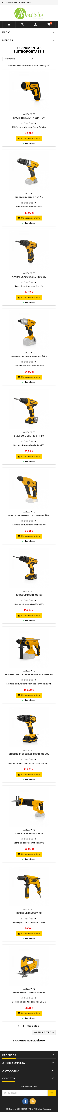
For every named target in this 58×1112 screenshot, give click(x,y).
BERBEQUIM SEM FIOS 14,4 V (29, 435)
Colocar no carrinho (29, 138)
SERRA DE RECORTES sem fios (29, 992)
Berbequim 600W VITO (29, 913)
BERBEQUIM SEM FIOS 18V (29, 594)
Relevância (19, 59)
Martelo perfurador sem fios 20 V (29, 515)
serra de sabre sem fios (29, 833)
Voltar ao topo (44, 1032)
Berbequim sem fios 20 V (29, 197)
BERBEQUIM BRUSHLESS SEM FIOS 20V (29, 753)
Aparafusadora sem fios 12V (29, 276)
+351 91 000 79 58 (22, 2)
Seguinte (33, 1025)
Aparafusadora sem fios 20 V (29, 356)
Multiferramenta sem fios (29, 117)
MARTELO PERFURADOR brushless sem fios (29, 674)
